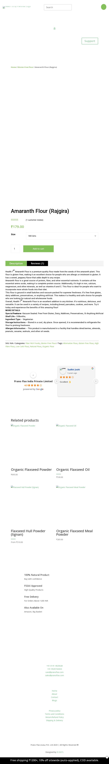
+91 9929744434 (54, 669)
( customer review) (34, 220)
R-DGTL (60, 752)
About (54, 694)
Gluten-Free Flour (25, 67)
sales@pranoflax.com (54, 675)
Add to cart (38, 248)
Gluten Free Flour (86, 343)
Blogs (54, 700)
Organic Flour (48, 346)
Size (13, 234)
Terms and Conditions (54, 714)
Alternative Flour (70, 343)
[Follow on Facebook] (52, 732)
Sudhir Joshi (74, 369)
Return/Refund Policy (54, 717)
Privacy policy (54, 711)
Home (13, 67)
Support (90, 41)
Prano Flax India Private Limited (33, 381)
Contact (54, 697)
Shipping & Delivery (54, 720)
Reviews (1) (37, 263)
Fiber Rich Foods (33, 343)
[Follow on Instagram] (57, 732)
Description (16, 263)
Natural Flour (35, 346)
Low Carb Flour (22, 346)
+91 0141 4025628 (55, 665)
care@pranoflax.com (54, 672)
